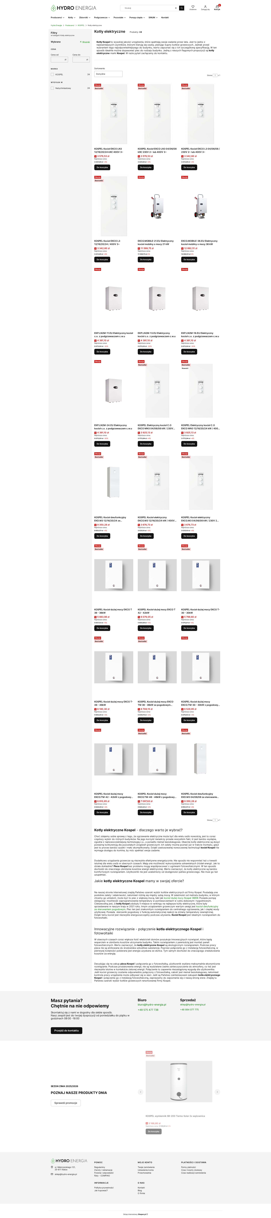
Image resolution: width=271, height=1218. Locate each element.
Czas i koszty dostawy (191, 1170)
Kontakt (141, 1187)
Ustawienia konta (146, 1170)
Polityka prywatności (103, 1187)
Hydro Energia (56, 25)
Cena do (76, 54)
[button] (181, 8)
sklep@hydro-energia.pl (193, 1004)
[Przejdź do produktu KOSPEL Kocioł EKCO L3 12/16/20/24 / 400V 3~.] (113, 206)
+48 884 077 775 (189, 1009)
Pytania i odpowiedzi (103, 1173)
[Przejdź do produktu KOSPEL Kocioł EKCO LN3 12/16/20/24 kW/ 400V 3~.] (113, 114)
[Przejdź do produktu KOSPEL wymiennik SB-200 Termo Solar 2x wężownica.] (179, 1081)
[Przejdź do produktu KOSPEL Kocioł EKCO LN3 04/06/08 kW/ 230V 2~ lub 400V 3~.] (157, 114)
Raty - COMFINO (102, 1175)
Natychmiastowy (63, 88)
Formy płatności (188, 1167)
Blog (140, 1190)
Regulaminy (99, 1167)
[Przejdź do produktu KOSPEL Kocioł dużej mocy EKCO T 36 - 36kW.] (113, 575)
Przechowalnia (144, 1173)
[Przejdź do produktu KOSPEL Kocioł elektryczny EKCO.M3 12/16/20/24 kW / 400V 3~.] (157, 483)
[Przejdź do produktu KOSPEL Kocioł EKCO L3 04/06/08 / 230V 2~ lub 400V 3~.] (200, 114)
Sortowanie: (99, 68)
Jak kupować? (101, 1190)
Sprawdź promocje (65, 1102)
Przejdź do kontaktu (66, 1030)
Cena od (55, 54)
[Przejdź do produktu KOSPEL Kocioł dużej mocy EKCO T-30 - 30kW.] (200, 575)
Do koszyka (102, 167)
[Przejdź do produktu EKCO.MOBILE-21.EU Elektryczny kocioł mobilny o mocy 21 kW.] (157, 206)
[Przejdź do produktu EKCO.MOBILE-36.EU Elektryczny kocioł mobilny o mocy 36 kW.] (200, 206)
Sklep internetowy (134, 1214)
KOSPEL (81, 25)
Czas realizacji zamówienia (193, 1173)
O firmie (141, 1193)
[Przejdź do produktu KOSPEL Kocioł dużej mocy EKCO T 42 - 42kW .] (157, 575)
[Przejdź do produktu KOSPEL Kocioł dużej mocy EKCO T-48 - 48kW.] (113, 667)
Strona (209, 75)
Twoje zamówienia (146, 1167)
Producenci (69, 25)
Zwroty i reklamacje (103, 1170)
